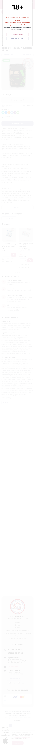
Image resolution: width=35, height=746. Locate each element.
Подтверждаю (17, 34)
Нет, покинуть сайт (17, 38)
